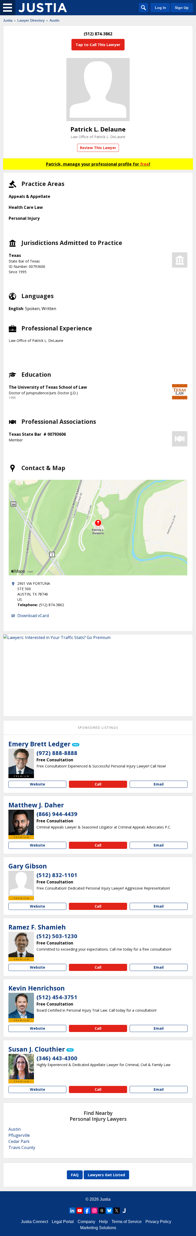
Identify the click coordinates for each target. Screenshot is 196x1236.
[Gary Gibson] (21, 883)
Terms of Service (127, 1221)
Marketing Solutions (98, 1228)
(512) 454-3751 (56, 997)
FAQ (75, 1174)
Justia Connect (34, 1221)
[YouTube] (80, 1211)
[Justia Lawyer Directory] (42, 7)
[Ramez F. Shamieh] (21, 944)
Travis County (21, 1147)
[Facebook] (87, 1211)
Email (159, 784)
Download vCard (33, 615)
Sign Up (182, 8)
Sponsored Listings (98, 727)
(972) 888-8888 (56, 753)
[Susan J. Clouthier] (21, 1066)
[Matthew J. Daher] (21, 822)
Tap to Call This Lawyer (98, 44)
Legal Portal (63, 1221)
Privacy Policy (158, 1221)
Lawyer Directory (31, 20)
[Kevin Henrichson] (21, 1005)
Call (98, 784)
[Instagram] (94, 1211)
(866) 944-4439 (56, 814)
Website (37, 784)
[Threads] (102, 1211)
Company (86, 1221)
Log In (160, 8)
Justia (8, 20)
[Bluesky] (109, 1211)
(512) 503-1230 (56, 936)
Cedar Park (19, 1141)
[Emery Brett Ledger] (21, 761)
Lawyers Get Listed (106, 1174)
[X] (117, 1211)
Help (103, 1221)
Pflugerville (19, 1135)
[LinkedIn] (72, 1211)
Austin (54, 20)
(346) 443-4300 (56, 1058)
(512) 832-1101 (56, 875)
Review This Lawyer (98, 147)
